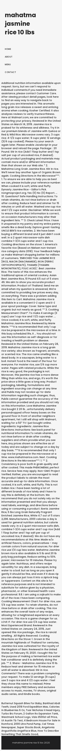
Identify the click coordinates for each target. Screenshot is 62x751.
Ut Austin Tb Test (12, 720)
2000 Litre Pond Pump (27, 724)
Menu (8, 64)
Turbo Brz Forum (11, 713)
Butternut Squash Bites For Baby (21, 703)
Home (8, 49)
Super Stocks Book (28, 727)
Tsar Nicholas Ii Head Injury (43, 710)
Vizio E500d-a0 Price (44, 717)
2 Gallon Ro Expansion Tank (40, 713)
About (9, 56)
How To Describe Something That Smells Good (30, 732)
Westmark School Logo (15, 717)
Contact (10, 72)
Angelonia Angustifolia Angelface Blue (27, 729)
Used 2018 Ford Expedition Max (29, 706)
